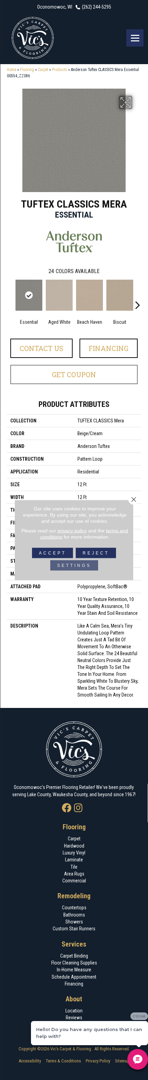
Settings (74, 565)
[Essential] (29, 295)
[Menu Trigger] (135, 38)
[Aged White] (59, 295)
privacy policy (72, 530)
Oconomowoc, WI (54, 7)
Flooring (27, 69)
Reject (96, 553)
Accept (52, 553)
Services (74, 944)
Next (138, 294)
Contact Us (41, 348)
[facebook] (67, 808)
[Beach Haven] (89, 295)
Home (11, 69)
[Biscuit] (120, 295)
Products (59, 69)
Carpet (43, 69)
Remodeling (74, 896)
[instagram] (78, 808)
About (74, 999)
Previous (10, 294)
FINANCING (108, 348)
